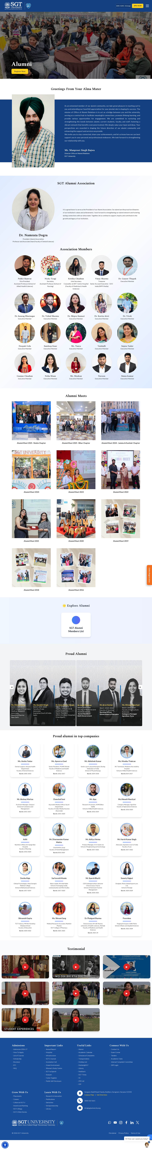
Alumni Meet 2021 (31, 541)
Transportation (83, 1059)
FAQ (15, 1068)
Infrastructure (51, 1055)
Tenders (114, 1055)
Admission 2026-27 (20, 1049)
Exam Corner (115, 1052)
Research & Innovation (54, 1096)
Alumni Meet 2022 (120, 492)
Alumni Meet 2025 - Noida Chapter (31, 443)
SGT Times (82, 1075)
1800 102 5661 (89, 1101)
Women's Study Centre (54, 1068)
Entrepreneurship (52, 1106)
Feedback (82, 1071)
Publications (50, 1099)
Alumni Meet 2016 (76, 590)
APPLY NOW (138, 6)
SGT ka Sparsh (51, 1071)
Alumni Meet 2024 (31, 492)
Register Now (19, 71)
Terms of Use (135, 1133)
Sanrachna (49, 1102)
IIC (79, 1078)
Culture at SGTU (19, 1102)
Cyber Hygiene (51, 1078)
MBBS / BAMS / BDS (123, 6)
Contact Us (115, 1049)
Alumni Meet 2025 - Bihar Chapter (76, 443)
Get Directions (102, 1095)
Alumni (80, 1049)
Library (81, 1068)
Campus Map (89, 1095)
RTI (14, 1065)
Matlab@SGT (83, 1065)
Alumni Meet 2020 (76, 541)
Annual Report (51, 1049)
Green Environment (53, 1065)
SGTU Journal (51, 1059)
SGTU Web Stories (20, 1112)
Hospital (49, 1052)
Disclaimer (112, 1133)
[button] (5, 1145)
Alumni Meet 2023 (76, 492)
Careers (16, 1099)
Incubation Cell (51, 1062)
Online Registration (149, 575)
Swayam (49, 1075)
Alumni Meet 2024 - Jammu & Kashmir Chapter (121, 443)
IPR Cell (81, 1081)
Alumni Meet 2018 (31, 590)
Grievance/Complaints (86, 1055)
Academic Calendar (85, 1052)
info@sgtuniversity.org (92, 1108)
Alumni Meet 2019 (120, 541)
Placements (17, 1096)
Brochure (16, 1062)
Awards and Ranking (20, 1106)
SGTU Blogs (17, 1109)
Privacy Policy (123, 1133)
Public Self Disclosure (53, 1081)
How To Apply (18, 1052)
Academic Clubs (117, 1059)
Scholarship (17, 1059)
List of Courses (18, 1055)
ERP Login (114, 1065)
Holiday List (82, 1062)
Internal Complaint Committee (122, 1062)
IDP (79, 1084)
